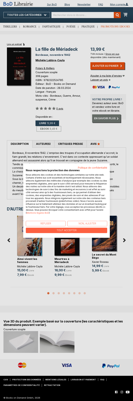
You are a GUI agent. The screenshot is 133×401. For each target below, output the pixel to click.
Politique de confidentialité (92, 167)
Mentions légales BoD (37, 212)
